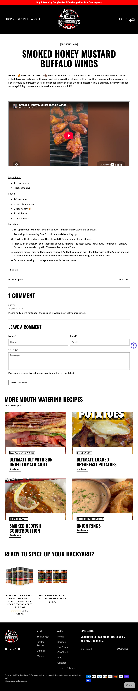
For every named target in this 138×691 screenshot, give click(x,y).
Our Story (62, 646)
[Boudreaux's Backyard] (69, 19)
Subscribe (122, 649)
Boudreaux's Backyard (29, 675)
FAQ (59, 657)
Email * (73, 336)
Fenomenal (22, 681)
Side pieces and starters (90, 519)
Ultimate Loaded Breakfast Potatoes (97, 462)
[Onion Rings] (102, 499)
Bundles (41, 650)
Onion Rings (89, 525)
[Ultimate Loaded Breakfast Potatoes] (102, 433)
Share (15, 270)
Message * (14, 349)
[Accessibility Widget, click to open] (134, 346)
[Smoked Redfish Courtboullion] (35, 499)
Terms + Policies (66, 667)
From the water (18, 519)
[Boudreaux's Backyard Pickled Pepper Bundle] (52, 576)
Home (60, 636)
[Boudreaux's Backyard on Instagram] (10, 649)
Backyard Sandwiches (22, 453)
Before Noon (84, 453)
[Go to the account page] (126, 19)
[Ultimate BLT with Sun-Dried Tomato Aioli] (35, 433)
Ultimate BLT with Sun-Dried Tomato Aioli (31, 462)
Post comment (19, 382)
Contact (61, 662)
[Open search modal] (120, 19)
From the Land (69, 44)
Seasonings (43, 636)
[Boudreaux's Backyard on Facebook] (6, 649)
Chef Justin (63, 652)
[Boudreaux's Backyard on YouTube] (19, 649)
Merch (40, 655)
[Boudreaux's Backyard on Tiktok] (14, 649)
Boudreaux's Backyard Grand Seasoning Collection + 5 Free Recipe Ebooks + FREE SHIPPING (20, 601)
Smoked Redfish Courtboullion (25, 528)
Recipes (61, 641)
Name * (12, 336)
